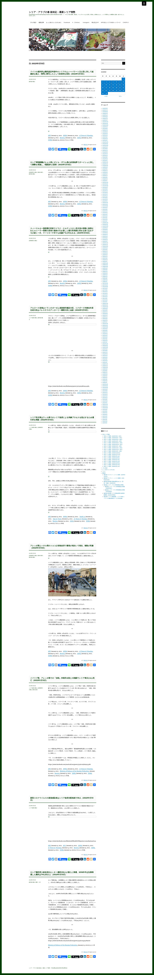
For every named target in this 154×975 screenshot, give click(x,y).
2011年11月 (105, 406)
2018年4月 (104, 276)
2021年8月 (104, 209)
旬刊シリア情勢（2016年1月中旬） (112, 458)
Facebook (67, 22)
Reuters (62, 138)
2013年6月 (104, 374)
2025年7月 (105, 130)
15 (123, 84)
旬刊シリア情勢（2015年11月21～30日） (113, 449)
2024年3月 (105, 157)
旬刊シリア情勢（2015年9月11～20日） (113, 437)
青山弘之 (86, 144)
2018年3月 (104, 278)
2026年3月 (105, 116)
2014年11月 (105, 345)
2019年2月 (105, 259)
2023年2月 (105, 179)
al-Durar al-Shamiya (86, 135)
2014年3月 (104, 359)
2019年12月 (105, 243)
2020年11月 (105, 224)
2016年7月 (105, 312)
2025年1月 (104, 140)
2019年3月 (104, 258)
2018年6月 (105, 273)
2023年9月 (105, 167)
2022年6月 (105, 192)
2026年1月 (105, 120)
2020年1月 (104, 241)
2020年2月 (105, 239)
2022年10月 (105, 185)
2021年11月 (105, 204)
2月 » (120, 96)
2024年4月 (105, 155)
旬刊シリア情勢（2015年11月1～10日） (113, 446)
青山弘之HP (95, 22)
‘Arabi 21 (82, 516)
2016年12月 (105, 303)
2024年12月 (105, 142)
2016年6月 (105, 313)
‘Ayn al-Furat (57, 519)
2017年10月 (105, 286)
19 (113, 87)
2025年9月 (105, 127)
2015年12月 (105, 323)
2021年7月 (104, 211)
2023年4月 (105, 175)
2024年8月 (105, 148)
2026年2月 (105, 118)
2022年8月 (105, 189)
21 (119, 87)
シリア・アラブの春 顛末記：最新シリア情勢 (52, 12)
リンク (103, 471)
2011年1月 (104, 423)
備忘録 (103, 473)
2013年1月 (104, 382)
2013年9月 (104, 369)
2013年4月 (104, 377)
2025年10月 (105, 125)
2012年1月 (104, 402)
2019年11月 (105, 244)
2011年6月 (104, 414)
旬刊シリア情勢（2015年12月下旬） (112, 454)
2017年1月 (104, 301)
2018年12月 (105, 263)
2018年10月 (105, 266)
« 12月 (105, 96)
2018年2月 (104, 280)
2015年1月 (104, 342)
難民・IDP (38, 882)
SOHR (50, 140)
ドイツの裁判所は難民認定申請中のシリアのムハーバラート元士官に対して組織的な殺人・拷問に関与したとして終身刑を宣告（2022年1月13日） (62, 73)
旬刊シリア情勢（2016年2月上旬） (112, 461)
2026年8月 (105, 108)
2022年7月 (105, 190)
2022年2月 (105, 199)
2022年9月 (105, 187)
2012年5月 (104, 396)
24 (106, 90)
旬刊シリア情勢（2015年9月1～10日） (113, 436)
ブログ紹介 (33, 22)
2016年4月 (105, 317)
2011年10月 (105, 407)
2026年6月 (105, 111)
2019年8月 (105, 249)
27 (116, 90)
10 (106, 84)
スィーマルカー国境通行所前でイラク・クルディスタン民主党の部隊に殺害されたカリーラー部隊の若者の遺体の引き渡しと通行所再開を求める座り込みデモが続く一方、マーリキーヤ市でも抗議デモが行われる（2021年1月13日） (62, 230)
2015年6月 (105, 333)
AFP (49, 135)
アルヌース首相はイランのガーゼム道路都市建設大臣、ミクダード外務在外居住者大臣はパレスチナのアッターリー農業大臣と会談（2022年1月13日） (61, 309)
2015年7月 (104, 332)
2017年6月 (105, 293)
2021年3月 (104, 217)
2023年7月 (105, 170)
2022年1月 (104, 201)
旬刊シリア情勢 (106, 434)
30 (102, 93)
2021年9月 (105, 207)
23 (102, 90)
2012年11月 (105, 386)
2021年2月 (104, 219)
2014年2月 (104, 360)
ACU (64, 845)
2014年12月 (105, 344)
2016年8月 (105, 310)
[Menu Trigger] (144, 3)
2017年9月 (105, 288)
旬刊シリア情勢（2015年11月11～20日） (113, 448)
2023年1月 (104, 180)
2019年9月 (105, 248)
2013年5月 (104, 375)
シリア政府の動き (33, 317)
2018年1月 (104, 281)
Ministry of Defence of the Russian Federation (74, 771)
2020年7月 (105, 231)
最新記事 (41, 22)
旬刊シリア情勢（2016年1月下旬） (112, 459)
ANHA (65, 135)
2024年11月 (105, 143)
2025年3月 (105, 137)
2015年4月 (104, 337)
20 (116, 87)
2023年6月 (105, 172)
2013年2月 (104, 381)
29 (123, 90)
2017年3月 (104, 298)
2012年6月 (105, 394)
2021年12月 (105, 202)
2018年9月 (105, 268)
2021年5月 (104, 214)
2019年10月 (105, 246)
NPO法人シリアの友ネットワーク (111, 22)
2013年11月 (105, 365)
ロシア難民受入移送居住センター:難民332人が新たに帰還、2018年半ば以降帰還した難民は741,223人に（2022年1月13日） (62, 873)
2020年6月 (105, 233)
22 (123, 87)
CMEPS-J (126, 22)
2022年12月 (105, 182)
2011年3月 (104, 419)
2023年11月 (105, 164)
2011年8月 (104, 411)
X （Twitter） (76, 22)
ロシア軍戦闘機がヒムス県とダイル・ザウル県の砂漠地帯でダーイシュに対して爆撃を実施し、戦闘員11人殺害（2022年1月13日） (62, 163)
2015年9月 (105, 328)
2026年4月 (105, 115)
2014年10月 (105, 347)
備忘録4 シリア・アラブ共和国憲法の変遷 (113, 485)
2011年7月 (104, 412)
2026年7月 (105, 110)
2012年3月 (104, 399)
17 (106, 87)
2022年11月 (105, 184)
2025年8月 (105, 128)
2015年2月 (104, 340)
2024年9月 (105, 147)
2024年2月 (105, 159)
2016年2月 (105, 320)
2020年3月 (105, 238)
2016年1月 (104, 322)
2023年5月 (105, 174)
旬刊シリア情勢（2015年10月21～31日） (113, 444)
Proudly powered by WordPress (59, 968)
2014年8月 (104, 350)
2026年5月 (105, 113)
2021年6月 (105, 212)
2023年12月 (105, 162)
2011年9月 (104, 409)
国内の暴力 (40, 172)
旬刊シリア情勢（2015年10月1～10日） (113, 441)
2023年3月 (104, 177)
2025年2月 (105, 138)
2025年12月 (105, 122)
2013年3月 (104, 379)
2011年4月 (104, 418)
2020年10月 (105, 226)
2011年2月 (104, 421)
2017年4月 (104, 296)
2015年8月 (104, 330)
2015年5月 (104, 335)
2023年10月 (105, 165)
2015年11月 (105, 325)
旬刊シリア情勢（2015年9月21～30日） (113, 439)
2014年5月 (104, 355)
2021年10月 (105, 206)
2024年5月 (105, 153)
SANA (79, 138)
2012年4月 (104, 397)
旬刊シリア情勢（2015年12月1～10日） (113, 451)
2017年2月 (104, 300)
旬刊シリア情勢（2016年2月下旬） (112, 464)
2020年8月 (105, 229)
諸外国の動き (32, 81)
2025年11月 (105, 123)
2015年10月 (105, 327)
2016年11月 (105, 305)
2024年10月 (105, 145)
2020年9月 (105, 227)
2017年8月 (104, 290)
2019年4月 (105, 256)
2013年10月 (105, 367)
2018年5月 (104, 275)
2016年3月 (104, 318)
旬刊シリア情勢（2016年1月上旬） (112, 456)
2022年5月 (105, 194)
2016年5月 (105, 315)
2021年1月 (104, 221)
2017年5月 (104, 295)
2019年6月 (105, 253)
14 (120, 84)
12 (113, 84)
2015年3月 (104, 338)
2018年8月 (104, 270)
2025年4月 (105, 135)
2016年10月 (105, 307)
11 (109, 84)
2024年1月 (104, 160)
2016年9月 (105, 308)
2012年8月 (104, 391)
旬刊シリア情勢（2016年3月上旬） (112, 466)
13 (116, 84)
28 (120, 90)
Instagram (86, 22)
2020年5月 (105, 234)
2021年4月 (104, 216)
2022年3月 (105, 197)
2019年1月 (104, 261)
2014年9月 (105, 349)
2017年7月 (104, 291)
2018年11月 (105, 264)
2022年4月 (105, 196)
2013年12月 (105, 364)
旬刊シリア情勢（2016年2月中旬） (112, 463)
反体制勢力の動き (33, 172)
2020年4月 (105, 236)
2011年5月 (104, 416)
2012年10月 (105, 387)
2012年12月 (105, 384)
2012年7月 (104, 392)
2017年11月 (105, 285)
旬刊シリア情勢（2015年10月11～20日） (113, 442)
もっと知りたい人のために (53, 22)
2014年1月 (104, 362)
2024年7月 (105, 150)
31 (106, 93)
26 (113, 90)
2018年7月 (104, 271)
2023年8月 (105, 169)
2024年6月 (105, 152)
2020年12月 (105, 222)
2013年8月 (104, 370)
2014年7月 (104, 352)
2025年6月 (105, 132)
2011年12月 (105, 404)
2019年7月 (105, 251)
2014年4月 (104, 357)
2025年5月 (105, 133)
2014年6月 (105, 354)
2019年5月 (105, 254)
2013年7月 (104, 372)
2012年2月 (104, 401)
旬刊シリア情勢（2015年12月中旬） (112, 453)
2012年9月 (105, 389)
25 (109, 90)
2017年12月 (105, 283)
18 (109, 87)
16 (102, 87)
